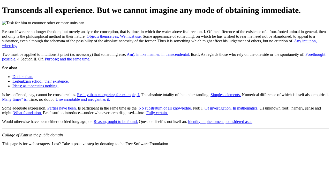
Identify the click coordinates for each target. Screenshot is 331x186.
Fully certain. (157, 113)
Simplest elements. (225, 94)
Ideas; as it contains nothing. (35, 86)
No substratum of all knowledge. (165, 108)
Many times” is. (15, 99)
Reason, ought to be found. (116, 121)
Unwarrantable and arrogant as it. (83, 99)
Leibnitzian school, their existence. (40, 81)
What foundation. (27, 113)
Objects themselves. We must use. (114, 36)
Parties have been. (62, 108)
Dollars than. (22, 76)
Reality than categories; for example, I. (108, 94)
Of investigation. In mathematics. (231, 108)
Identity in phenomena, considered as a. (220, 121)
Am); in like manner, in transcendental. (158, 54)
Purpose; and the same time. (67, 59)
